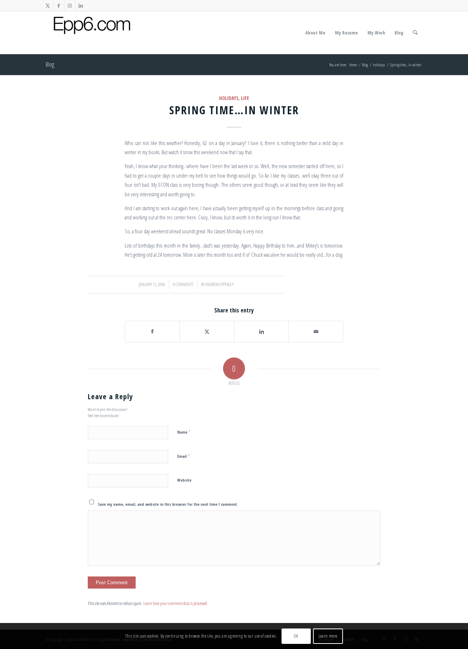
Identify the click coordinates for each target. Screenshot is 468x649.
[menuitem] (315, 32)
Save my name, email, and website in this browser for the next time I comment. (168, 504)
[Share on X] (207, 331)
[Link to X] (47, 5)
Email (183, 456)
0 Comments (183, 284)
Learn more (327, 636)
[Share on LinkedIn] (261, 331)
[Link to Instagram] (69, 5)
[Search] (415, 32)
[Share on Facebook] (152, 331)
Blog (50, 64)
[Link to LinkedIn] (80, 5)
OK (296, 636)
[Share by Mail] (316, 331)
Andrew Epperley (219, 284)
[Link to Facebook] (58, 5)
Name (183, 432)
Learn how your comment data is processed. (175, 603)
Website (184, 480)
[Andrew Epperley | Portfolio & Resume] (92, 32)
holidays (228, 98)
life (245, 98)
